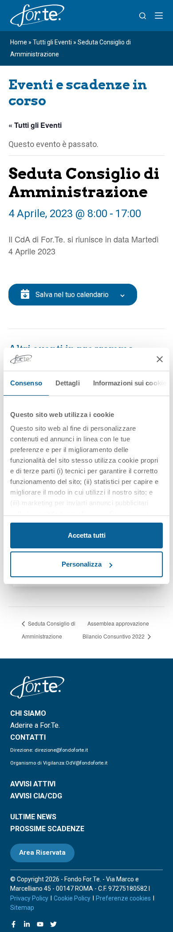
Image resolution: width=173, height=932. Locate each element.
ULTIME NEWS (33, 817)
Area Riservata (42, 853)
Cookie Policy (72, 898)
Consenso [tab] (26, 383)
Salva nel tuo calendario (72, 294)
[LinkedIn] (27, 924)
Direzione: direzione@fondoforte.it (49, 750)
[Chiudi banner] (160, 359)
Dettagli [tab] (67, 383)
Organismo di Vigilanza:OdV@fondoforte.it (58, 763)
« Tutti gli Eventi (35, 125)
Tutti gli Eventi (52, 42)
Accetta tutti (87, 535)
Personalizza (82, 564)
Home (18, 42)
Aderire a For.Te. (35, 725)
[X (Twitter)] (53, 924)
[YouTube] (40, 924)
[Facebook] (13, 924)
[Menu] (159, 16)
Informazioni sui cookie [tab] (129, 383)
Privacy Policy (29, 898)
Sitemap (22, 907)
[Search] (142, 15)
